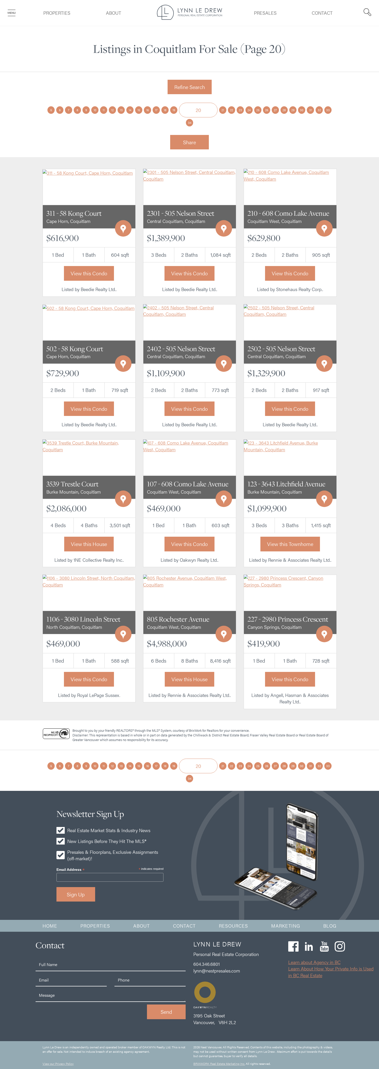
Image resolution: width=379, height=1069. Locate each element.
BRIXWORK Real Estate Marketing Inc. (219, 1063)
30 (301, 110)
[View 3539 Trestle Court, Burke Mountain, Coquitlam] (89, 445)
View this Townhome (290, 544)
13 (121, 110)
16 (147, 110)
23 (240, 110)
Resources (233, 925)
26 (266, 110)
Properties (56, 13)
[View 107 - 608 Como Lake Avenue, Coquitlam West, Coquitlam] (189, 445)
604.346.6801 (206, 964)
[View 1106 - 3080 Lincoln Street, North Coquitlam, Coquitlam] (89, 580)
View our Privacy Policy (58, 1063)
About (113, 13)
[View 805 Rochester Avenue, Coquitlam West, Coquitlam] (189, 580)
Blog (329, 925)
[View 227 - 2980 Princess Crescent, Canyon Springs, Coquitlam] (290, 580)
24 (249, 110)
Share (189, 142)
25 (257, 110)
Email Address (70, 869)
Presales (265, 13)
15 (138, 110)
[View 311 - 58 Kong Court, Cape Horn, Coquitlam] (88, 172)
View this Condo (89, 273)
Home (50, 925)
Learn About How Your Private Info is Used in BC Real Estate (331, 971)
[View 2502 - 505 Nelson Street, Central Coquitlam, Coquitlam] (290, 310)
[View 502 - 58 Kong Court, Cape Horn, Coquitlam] (89, 307)
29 (292, 110)
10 (95, 110)
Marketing (285, 925)
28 (284, 110)
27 (275, 110)
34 (189, 122)
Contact (322, 13)
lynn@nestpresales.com (216, 970)
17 (156, 110)
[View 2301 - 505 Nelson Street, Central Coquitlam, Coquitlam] (189, 175)
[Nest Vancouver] (189, 18)
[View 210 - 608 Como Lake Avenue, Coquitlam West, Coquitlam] (290, 175)
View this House (89, 544)
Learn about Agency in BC (314, 962)
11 (104, 110)
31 (310, 110)
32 (319, 110)
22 (231, 110)
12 (112, 110)
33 (328, 110)
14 (130, 110)
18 (165, 110)
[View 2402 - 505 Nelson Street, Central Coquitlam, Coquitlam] (189, 310)
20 (198, 110)
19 (173, 110)
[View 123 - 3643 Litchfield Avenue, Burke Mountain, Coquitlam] (290, 445)
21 (222, 110)
